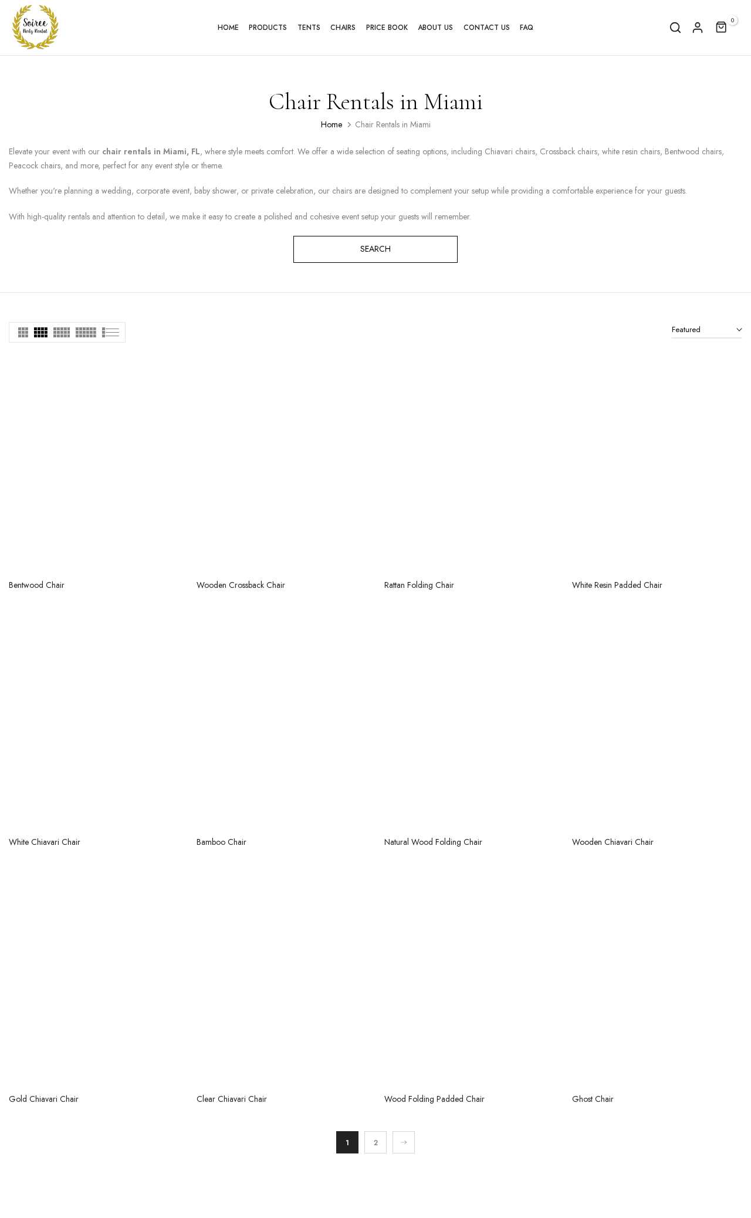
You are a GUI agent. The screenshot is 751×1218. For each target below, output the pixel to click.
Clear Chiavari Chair (232, 1099)
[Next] (404, 1142)
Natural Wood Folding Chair (433, 842)
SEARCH (375, 249)
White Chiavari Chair (44, 842)
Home (331, 124)
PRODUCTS (268, 27)
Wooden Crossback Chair (241, 585)
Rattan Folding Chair (419, 585)
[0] (721, 27)
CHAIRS (343, 27)
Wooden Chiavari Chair (613, 842)
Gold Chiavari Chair (44, 1099)
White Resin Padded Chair (617, 585)
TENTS (308, 27)
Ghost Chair (593, 1099)
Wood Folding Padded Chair (434, 1099)
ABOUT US (435, 27)
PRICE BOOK (387, 27)
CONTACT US (487, 27)
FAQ (526, 27)
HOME (228, 27)
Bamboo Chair (221, 842)
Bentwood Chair (37, 585)
